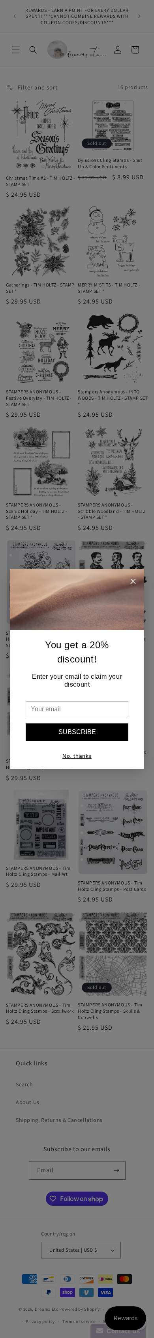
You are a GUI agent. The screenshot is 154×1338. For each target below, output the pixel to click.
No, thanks (77, 756)
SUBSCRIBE (77, 732)
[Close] (133, 582)
